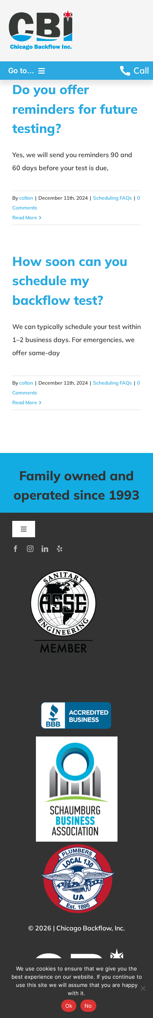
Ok (69, 1005)
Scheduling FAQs (112, 198)
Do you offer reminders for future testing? (74, 108)
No (88, 1005)
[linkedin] (45, 548)
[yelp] (59, 548)
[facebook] (15, 548)
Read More (24, 217)
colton (26, 198)
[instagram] (30, 548)
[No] (143, 988)
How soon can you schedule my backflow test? (69, 280)
